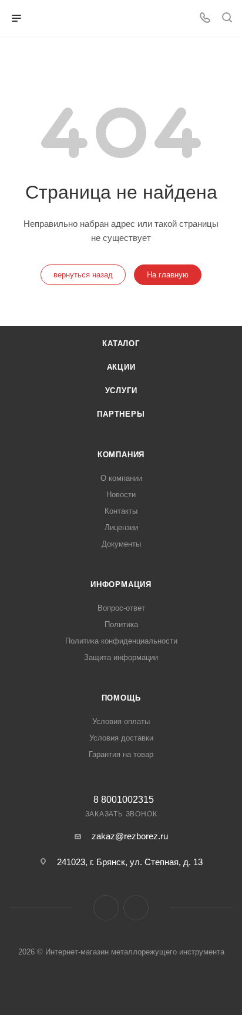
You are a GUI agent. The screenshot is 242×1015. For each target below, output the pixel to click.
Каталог (121, 343)
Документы (121, 544)
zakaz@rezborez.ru (130, 836)
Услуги (121, 390)
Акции (121, 367)
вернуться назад (83, 274)
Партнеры (120, 414)
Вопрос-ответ (121, 608)
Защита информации (121, 657)
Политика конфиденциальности (121, 641)
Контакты (121, 511)
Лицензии (121, 527)
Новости (121, 494)
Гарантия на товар (121, 754)
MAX (136, 907)
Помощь (121, 698)
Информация (121, 584)
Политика (121, 624)
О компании (121, 478)
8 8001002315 (123, 800)
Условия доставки (121, 737)
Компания (121, 454)
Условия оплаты (121, 721)
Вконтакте (106, 907)
